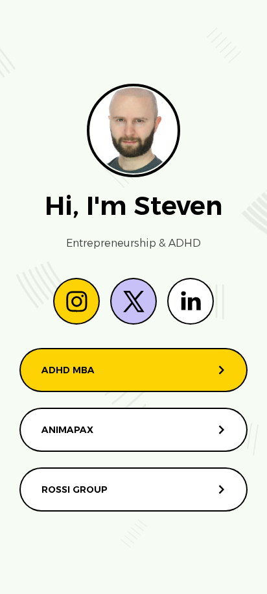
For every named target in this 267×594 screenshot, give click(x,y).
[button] (76, 301)
